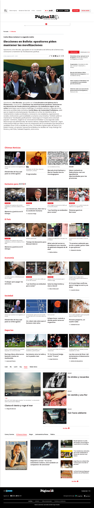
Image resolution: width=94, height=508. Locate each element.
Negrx (31, 434)
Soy (21, 367)
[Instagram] (13, 496)
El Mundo (13, 31)
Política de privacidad (47, 501)
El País (33, 10)
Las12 (15, 367)
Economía (38, 10)
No (11, 367)
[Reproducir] (57, 10)
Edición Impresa (13, 10)
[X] (15, 496)
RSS (89, 491)
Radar (25, 367)
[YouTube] (18, 495)
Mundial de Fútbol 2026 (24, 10)
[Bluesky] (16, 495)
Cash (6, 367)
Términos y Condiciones (60, 501)
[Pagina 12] (47, 17)
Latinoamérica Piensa (41, 434)
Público (52, 434)
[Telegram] (20, 495)
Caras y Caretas (9, 434)
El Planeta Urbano (21, 434)
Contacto (37, 501)
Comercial (85, 491)
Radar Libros (33, 367)
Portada (6, 31)
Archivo (30, 501)
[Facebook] (11, 496)
